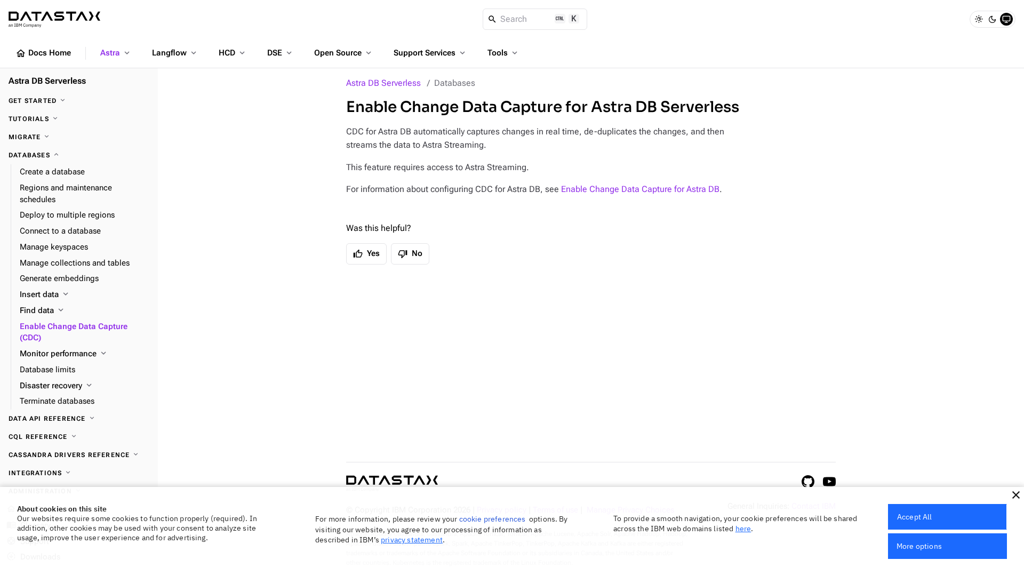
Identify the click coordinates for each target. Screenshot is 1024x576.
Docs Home (43, 53)
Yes (366, 254)
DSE (280, 53)
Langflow (175, 53)
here (743, 528)
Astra (116, 53)
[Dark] (992, 19)
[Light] (978, 19)
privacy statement (412, 540)
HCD (233, 53)
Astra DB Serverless (383, 83)
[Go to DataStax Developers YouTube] (829, 481)
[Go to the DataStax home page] (392, 483)
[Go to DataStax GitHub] (808, 481)
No (410, 254)
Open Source (343, 53)
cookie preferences (492, 519)
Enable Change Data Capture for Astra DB (640, 189)
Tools (503, 53)
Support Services (430, 53)
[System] (1006, 19)
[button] (1016, 495)
